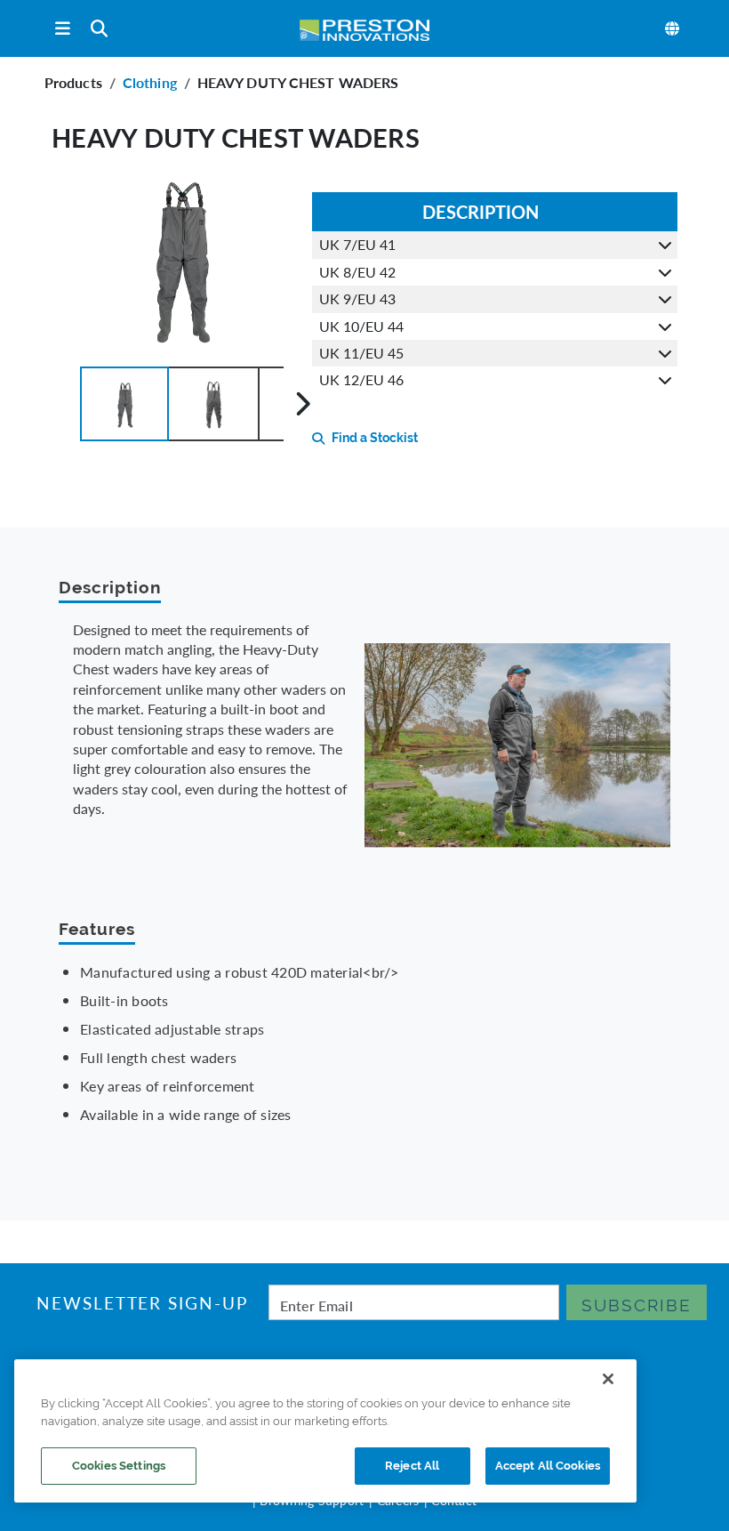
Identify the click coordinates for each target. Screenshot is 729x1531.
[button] (124, 404)
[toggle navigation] (62, 29)
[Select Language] (673, 28)
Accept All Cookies (547, 1465)
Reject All (412, 1465)
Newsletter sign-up (141, 1302)
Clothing (150, 82)
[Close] (608, 1378)
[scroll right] (302, 404)
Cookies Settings (118, 1465)
